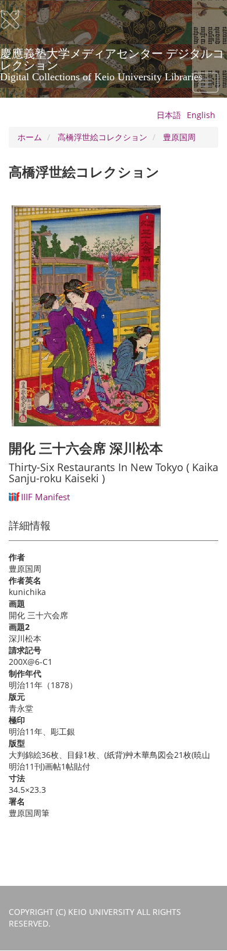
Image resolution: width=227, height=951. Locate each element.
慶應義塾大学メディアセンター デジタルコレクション (112, 57)
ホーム (29, 137)
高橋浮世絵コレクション (102, 137)
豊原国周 (179, 137)
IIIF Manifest (45, 497)
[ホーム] (17, 19)
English (201, 114)
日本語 (169, 114)
